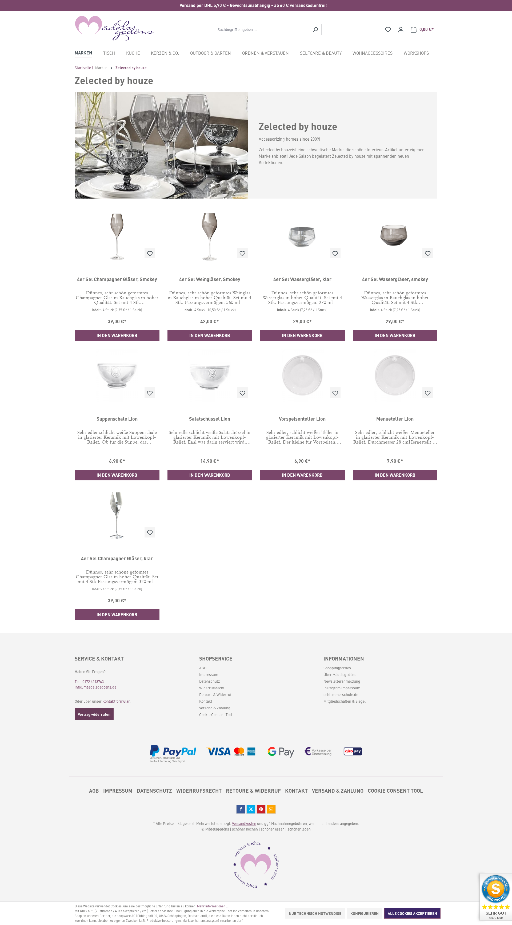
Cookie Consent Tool (215, 714)
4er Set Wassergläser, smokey (395, 279)
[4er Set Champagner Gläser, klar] (117, 515)
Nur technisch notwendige (315, 913)
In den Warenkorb (117, 335)
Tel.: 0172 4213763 (89, 681)
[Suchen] (315, 29)
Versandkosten (244, 823)
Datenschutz (209, 681)
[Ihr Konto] (400, 29)
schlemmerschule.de (340, 694)
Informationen (343, 658)
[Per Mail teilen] (271, 809)
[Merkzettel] (388, 29)
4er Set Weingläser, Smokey (209, 279)
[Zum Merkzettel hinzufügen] (150, 253)
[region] (256, 5)
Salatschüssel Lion (209, 419)
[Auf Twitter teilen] (251, 809)
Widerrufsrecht (212, 687)
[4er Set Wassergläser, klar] (302, 236)
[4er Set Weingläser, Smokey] (209, 236)
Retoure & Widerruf (215, 694)
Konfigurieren (364, 913)
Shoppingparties (337, 667)
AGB (202, 667)
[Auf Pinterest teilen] (261, 809)
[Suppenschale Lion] (117, 375)
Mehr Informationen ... (213, 906)
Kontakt (205, 701)
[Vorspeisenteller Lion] (302, 375)
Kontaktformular (116, 701)
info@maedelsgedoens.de (95, 687)
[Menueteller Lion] (395, 375)
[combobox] (262, 29)
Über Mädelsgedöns (339, 674)
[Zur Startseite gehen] (115, 28)
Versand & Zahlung (214, 707)
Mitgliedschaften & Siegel (344, 701)
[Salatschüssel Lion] (209, 375)
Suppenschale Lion (117, 419)
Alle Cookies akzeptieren (412, 913)
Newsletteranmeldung (341, 681)
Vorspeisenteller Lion (302, 419)
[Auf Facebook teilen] (241, 809)
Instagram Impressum (341, 687)
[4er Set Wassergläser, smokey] (395, 236)
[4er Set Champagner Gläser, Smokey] (117, 236)
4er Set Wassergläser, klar (302, 279)
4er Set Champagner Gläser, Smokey (117, 279)
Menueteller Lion (395, 419)
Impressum (208, 674)
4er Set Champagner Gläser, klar (117, 558)
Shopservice (216, 658)
